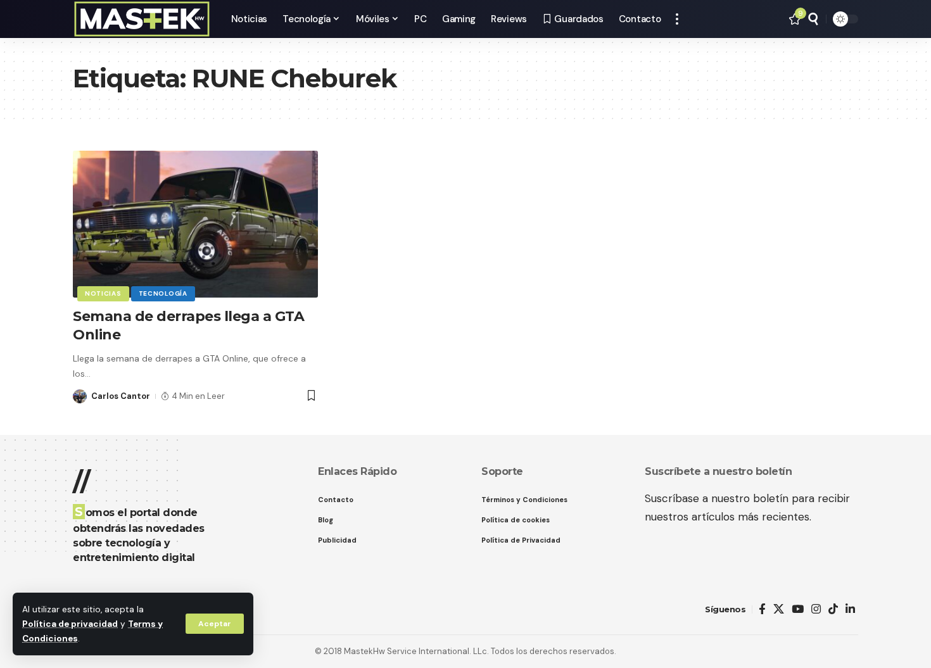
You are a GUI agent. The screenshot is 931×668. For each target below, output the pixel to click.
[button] (215, 624)
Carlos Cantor (120, 396)
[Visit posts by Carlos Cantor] (80, 396)
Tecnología (163, 293)
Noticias (103, 293)
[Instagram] (816, 609)
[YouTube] (797, 609)
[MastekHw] (142, 19)
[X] (778, 609)
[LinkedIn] (850, 609)
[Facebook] (762, 609)
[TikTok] (833, 609)
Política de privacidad (70, 624)
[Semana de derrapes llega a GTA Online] (195, 224)
